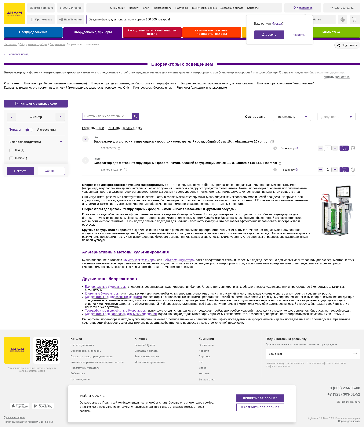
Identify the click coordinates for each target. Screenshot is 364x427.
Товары (15, 129)
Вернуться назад (18, 53)
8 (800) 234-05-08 (345, 388)
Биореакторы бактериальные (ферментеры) (55, 83)
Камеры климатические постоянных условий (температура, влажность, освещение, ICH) (66, 87)
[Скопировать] (272, 142)
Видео (202, 367)
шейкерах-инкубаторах (179, 260)
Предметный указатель (85, 367)
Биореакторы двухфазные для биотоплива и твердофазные (133, 83)
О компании (117, 7)
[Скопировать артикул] (119, 148)
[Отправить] (355, 354)
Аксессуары (46, 129)
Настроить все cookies (260, 407)
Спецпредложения (33, 32)
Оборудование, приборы (93, 32)
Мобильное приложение (150, 362)
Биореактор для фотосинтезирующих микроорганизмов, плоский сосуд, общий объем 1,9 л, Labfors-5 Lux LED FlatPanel (185, 162)
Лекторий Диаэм (145, 345)
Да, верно (269, 34)
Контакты (253, 7)
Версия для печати (349, 421)
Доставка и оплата (231, 7)
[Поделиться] (278, 142)
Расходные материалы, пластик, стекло (152, 32)
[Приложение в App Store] (19, 406)
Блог (146, 7)
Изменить (299, 34)
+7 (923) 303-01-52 (343, 394)
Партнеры (181, 7)
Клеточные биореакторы (102, 293)
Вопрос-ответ (207, 379)
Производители (162, 7)
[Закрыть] (291, 390)
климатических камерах (139, 260)
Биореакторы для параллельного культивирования (217, 83)
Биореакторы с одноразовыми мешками (113, 296)
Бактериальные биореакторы (105, 286)
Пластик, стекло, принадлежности (92, 356)
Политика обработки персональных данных (28, 421)
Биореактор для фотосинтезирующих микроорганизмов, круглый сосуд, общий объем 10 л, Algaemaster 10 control (181, 141)
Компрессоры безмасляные (153, 87)
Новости (134, 7)
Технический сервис (204, 7)
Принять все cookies (260, 398)
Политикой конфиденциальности (124, 402)
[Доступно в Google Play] (43, 406)
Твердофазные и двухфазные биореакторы (116, 310)
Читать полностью (337, 77)
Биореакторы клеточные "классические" (285, 83)
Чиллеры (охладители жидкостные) (202, 87)
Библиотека (331, 32)
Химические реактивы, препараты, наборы (212, 32)
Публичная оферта (14, 417)
